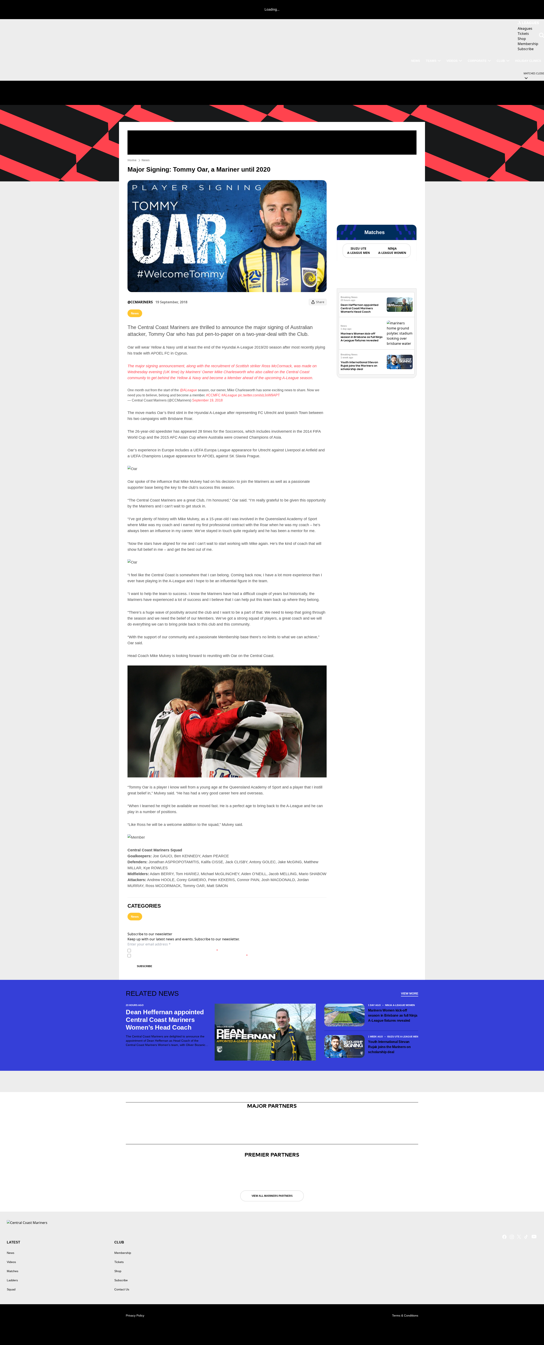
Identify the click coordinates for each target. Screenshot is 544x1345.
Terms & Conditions (405, 1315)
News (146, 160)
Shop (117, 1271)
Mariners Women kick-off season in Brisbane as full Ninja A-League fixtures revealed (361, 337)
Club (501, 60)
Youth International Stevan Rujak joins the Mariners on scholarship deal (359, 366)
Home (132, 160)
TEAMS (431, 60)
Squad (11, 1289)
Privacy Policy (162, 950)
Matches (12, 1271)
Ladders (12, 1280)
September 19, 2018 (207, 400)
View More (409, 993)
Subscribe (144, 966)
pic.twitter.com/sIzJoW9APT (259, 395)
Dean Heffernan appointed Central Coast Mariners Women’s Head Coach (359, 308)
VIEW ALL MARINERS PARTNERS (272, 1195)
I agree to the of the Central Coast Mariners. (175, 950)
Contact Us (121, 1289)
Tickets (119, 1262)
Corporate (477, 60)
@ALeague (188, 390)
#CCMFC (213, 395)
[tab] (358, 250)
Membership (122, 1253)
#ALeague (229, 395)
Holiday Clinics (528, 60)
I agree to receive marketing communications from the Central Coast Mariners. (190, 956)
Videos (452, 60)
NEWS (415, 60)
